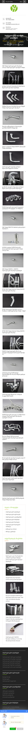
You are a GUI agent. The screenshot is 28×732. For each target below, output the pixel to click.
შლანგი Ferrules (6, 677)
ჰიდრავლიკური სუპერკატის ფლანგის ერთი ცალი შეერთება (12, 478)
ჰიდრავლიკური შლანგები (13, 522)
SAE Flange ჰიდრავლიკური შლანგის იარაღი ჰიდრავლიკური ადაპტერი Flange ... (14, 66)
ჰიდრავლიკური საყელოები (9, 681)
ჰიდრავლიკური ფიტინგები (13, 512)
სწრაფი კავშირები (11, 531)
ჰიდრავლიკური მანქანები (13, 519)
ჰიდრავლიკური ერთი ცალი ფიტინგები (12, 667)
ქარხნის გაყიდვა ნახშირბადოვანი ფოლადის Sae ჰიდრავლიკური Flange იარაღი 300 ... (12, 249)
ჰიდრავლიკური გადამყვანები (14, 517)
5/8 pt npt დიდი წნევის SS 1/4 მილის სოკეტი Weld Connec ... (12, 395)
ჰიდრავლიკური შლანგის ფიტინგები (11, 663)
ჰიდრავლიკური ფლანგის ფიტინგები (11, 661)
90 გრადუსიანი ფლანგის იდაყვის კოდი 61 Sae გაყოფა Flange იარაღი (13, 458)
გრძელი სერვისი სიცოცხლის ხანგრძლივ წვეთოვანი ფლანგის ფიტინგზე (13, 86)
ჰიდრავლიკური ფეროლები (13, 514)
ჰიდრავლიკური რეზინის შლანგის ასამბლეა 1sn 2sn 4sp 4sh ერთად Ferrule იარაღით (14, 638)
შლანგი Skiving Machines (9, 709)
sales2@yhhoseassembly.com (13, 24)
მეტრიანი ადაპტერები (8, 695)
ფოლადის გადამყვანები (8, 697)
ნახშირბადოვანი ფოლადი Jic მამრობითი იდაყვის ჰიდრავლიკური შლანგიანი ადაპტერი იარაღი (13, 416)
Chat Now (13, 728)
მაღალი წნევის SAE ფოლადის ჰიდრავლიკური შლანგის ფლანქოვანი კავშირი (12, 438)
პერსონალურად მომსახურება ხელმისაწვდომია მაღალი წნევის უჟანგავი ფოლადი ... (13, 374)
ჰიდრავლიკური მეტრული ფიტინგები (11, 665)
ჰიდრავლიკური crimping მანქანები (11, 707)
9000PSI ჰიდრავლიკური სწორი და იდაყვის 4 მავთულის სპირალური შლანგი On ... (13, 353)
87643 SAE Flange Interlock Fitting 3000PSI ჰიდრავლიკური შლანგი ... (13, 290)
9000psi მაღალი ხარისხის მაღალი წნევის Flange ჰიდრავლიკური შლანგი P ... (13, 107)
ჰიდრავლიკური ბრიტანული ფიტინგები (12, 659)
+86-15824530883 (10, 19)
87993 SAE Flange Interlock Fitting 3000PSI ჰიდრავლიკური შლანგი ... (13, 331)
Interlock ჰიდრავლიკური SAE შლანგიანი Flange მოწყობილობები (13, 499)
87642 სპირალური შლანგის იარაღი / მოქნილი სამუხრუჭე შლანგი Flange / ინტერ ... (14, 311)
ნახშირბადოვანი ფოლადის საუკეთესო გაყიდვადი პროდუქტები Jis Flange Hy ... (13, 207)
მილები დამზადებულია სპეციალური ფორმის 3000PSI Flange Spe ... (12, 127)
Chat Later (20, 728)
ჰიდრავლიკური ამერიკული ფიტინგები (12, 657)
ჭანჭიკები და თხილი (11, 529)
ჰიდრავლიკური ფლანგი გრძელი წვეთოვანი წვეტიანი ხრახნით (11, 167)
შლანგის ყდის (6, 679)
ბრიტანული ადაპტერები (8, 693)
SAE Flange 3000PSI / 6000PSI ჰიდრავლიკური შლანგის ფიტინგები (12, 269)
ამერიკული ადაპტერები (8, 691)
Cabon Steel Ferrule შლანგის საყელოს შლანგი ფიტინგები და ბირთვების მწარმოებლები (14, 619)
